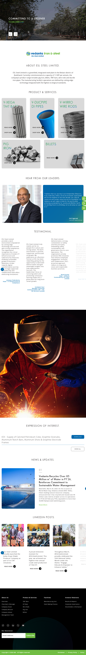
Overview (5, 601)
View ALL (77, 449)
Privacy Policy (72, 652)
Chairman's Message (8, 604)
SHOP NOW (8, 132)
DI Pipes (25, 604)
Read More (43, 505)
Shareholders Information (73, 607)
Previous (10, 34)
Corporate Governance (72, 604)
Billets (25, 612)
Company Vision (7, 607)
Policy (82, 652)
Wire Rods (26, 607)
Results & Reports (71, 601)
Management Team (8, 615)
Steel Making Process (51, 604)
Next (15, 34)
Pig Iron (25, 609)
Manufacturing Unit (50, 601)
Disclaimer (61, 652)
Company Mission (7, 609)
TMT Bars (26, 601)
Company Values (7, 612)
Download (78, 437)
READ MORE (8, 127)
